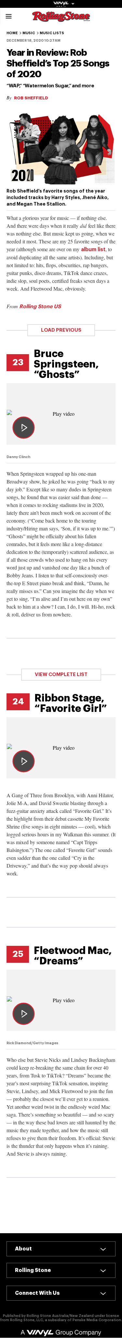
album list (93, 249)
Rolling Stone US (40, 306)
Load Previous (61, 330)
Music (28, 33)
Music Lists (52, 33)
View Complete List (61, 674)
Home (12, 33)
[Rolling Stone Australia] (61, 18)
